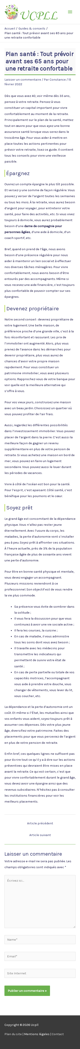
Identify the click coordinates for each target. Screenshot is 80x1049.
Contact (58, 1034)
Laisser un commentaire (22, 79)
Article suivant (40, 835)
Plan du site (13, 1034)
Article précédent (40, 823)
